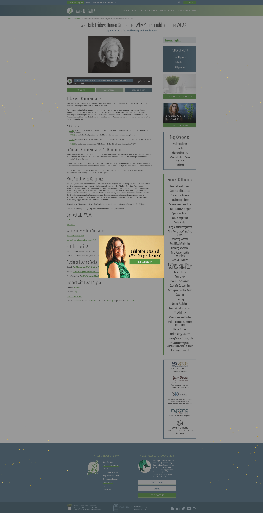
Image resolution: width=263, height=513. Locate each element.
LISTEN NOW (145, 262)
